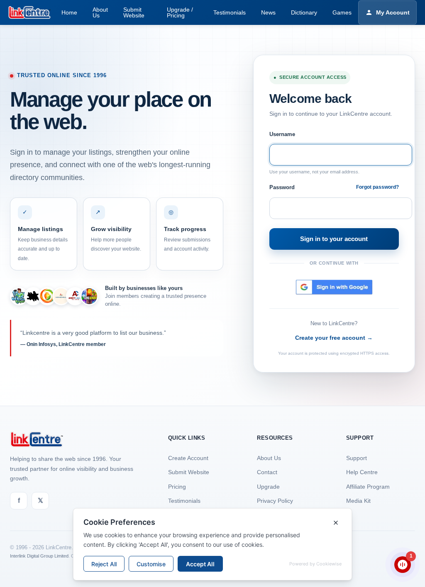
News (268, 12)
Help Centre (362, 472)
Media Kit (358, 500)
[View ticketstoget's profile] (89, 296)
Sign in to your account (334, 238)
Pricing (177, 486)
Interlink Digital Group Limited (39, 555)
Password (282, 187)
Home (69, 12)
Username (282, 134)
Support (356, 458)
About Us (269, 458)
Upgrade (268, 486)
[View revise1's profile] (33, 296)
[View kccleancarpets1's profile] (19, 296)
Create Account (188, 458)
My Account (393, 12)
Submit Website (188, 472)
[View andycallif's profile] (75, 296)
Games (342, 12)
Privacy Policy (275, 500)
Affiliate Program (368, 486)
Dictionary (304, 12)
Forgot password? (377, 187)
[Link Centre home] (29, 12)
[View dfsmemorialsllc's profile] (47, 296)
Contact (267, 472)
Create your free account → (334, 337)
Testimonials (229, 12)
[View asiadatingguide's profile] (61, 296)
